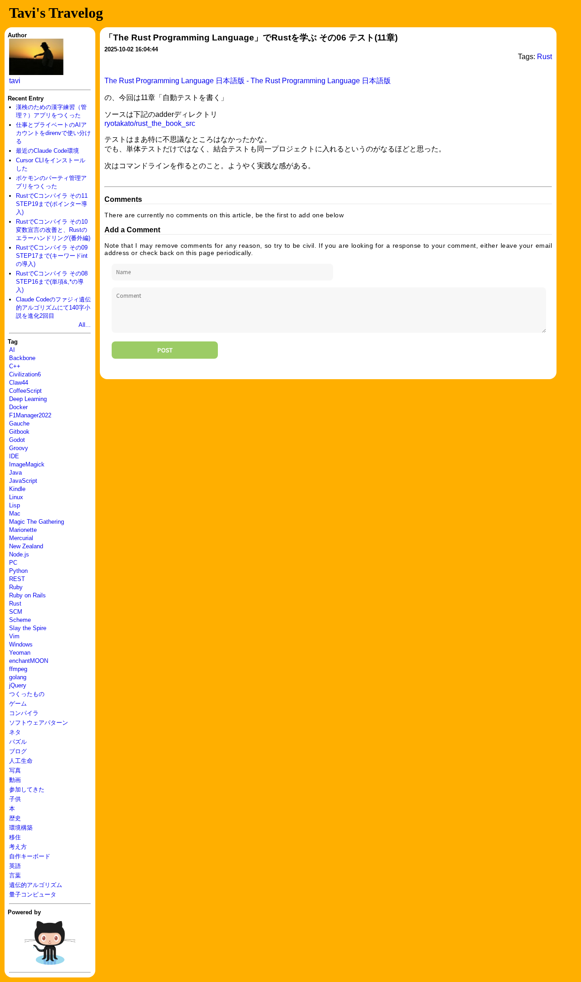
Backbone (22, 358)
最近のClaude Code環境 (47, 150)
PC (13, 562)
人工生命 (21, 760)
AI (12, 349)
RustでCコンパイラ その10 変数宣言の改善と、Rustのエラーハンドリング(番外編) (53, 229)
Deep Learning (28, 399)
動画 (15, 780)
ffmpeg (18, 669)
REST (17, 579)
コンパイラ (24, 713)
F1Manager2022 (30, 415)
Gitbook (19, 431)
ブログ (18, 751)
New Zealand (26, 546)
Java (15, 472)
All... (85, 324)
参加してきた (26, 789)
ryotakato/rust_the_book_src (149, 123)
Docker (18, 407)
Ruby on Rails (27, 595)
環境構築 (21, 827)
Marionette (23, 529)
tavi (14, 81)
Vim (14, 636)
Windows (21, 644)
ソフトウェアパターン (38, 722)
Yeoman (19, 652)
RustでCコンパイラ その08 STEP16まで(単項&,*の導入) (52, 281)
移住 (15, 837)
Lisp (14, 505)
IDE (14, 456)
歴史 (15, 818)
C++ (14, 366)
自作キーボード (29, 856)
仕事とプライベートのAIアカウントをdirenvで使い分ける (53, 133)
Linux (16, 497)
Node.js (19, 554)
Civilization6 (25, 374)
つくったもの (26, 694)
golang (17, 677)
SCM (15, 611)
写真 (15, 770)
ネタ (15, 732)
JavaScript (23, 480)
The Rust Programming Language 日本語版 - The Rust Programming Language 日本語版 (247, 81)
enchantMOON (28, 660)
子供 (15, 799)
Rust (15, 603)
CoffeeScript (25, 390)
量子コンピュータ (32, 894)
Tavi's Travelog (56, 13)
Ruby (16, 587)
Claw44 (18, 382)
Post (165, 350)
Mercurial (21, 538)
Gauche (19, 423)
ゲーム (18, 703)
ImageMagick (26, 464)
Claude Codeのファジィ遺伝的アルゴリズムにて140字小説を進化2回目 (53, 307)
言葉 (15, 875)
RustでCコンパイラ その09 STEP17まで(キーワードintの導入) (52, 255)
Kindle (17, 489)
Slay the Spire (27, 628)
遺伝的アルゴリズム (35, 885)
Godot (17, 439)
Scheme (20, 619)
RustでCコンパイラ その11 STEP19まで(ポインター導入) (52, 203)
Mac (14, 513)
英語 (15, 865)
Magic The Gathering (36, 521)
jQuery (17, 685)
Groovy (18, 448)
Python (18, 570)
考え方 (18, 846)
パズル (18, 741)
